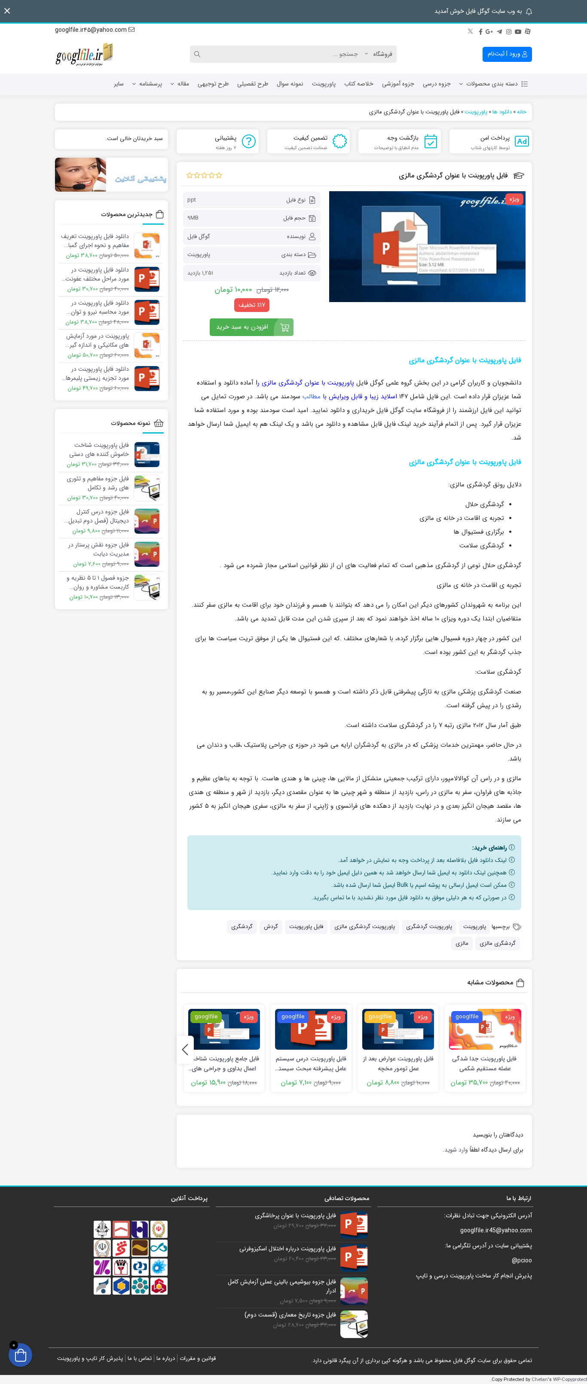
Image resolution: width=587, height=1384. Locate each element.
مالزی (462, 943)
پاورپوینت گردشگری (429, 926)
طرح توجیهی (213, 84)
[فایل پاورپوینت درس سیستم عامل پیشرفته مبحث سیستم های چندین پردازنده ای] (311, 1029)
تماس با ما (140, 1358)
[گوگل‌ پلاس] (489, 30)
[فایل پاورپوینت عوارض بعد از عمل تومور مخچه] (398, 1029)
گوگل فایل (198, 236)
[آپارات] (527, 30)
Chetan (540, 1380)
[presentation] (185, 1049)
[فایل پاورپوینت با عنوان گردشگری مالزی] (427, 246)
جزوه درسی (437, 84)
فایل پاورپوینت (306, 926)
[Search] (198, 54)
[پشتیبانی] (111, 175)
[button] (7, 10)
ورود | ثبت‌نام (505, 53)
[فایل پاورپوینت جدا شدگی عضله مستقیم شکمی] (485, 1029)
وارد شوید (456, 1150)
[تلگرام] (499, 30)
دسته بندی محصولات (492, 84)
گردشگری (242, 926)
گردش (271, 926)
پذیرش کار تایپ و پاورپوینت (90, 1358)
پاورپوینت (324, 84)
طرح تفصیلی (252, 84)
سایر (119, 84)
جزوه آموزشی (398, 84)
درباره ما (165, 1358)
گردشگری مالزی (498, 943)
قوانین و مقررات (198, 1358)
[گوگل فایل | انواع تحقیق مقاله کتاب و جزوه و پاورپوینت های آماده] (85, 54)
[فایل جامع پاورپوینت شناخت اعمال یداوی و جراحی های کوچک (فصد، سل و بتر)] (224, 1029)
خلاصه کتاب (358, 84)
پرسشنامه (150, 84)
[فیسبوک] (480, 30)
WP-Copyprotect (570, 1380)
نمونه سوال (290, 84)
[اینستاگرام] (508, 30)
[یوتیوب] (518, 30)
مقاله (183, 84)
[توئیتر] (471, 30)
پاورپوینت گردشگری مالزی (364, 926)
